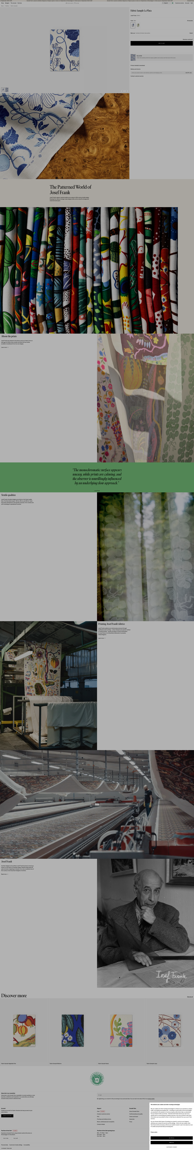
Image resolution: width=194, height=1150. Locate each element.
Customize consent (171, 1147)
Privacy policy (154, 1132)
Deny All (171, 1142)
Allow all (171, 1138)
